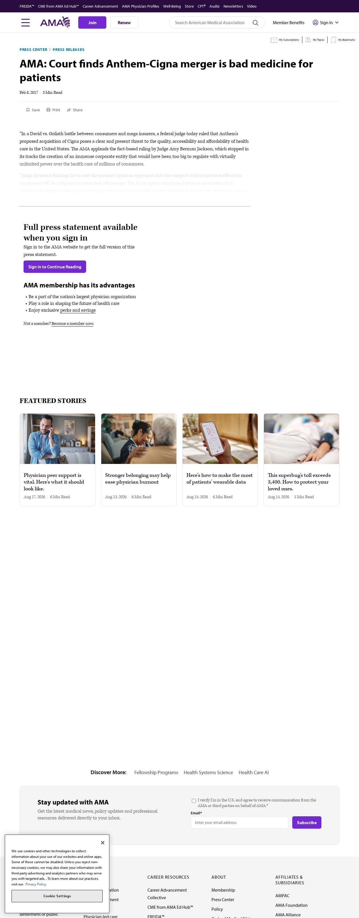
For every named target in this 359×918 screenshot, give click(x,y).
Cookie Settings (57, 896)
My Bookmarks (346, 40)
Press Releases (68, 49)
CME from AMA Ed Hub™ (58, 6)
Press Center (33, 49)
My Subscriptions (289, 40)
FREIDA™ (27, 6)
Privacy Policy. (36, 884)
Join (92, 22)
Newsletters (233, 6)
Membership (223, 890)
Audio (215, 6)
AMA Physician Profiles (140, 6)
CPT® (202, 6)
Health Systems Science (208, 772)
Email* (196, 812)
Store (189, 6)
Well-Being (172, 6)
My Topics (318, 40)
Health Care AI (254, 772)
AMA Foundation (291, 905)
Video (252, 6)
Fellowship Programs (156, 772)
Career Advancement (100, 6)
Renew (124, 22)
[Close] (102, 843)
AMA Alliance (288, 914)
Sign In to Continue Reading (54, 266)
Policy (217, 909)
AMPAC (282, 895)
